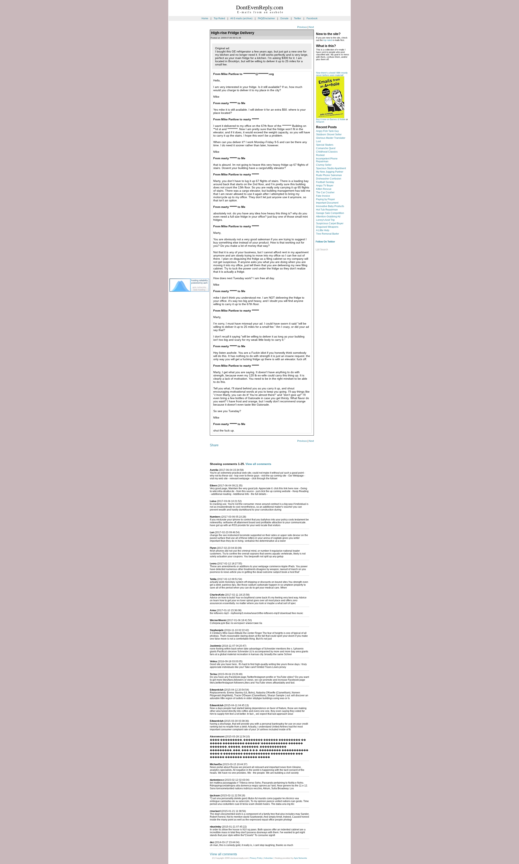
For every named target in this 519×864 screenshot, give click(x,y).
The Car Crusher (325, 192)
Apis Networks (300, 858)
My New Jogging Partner (329, 171)
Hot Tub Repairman (327, 209)
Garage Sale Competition (330, 213)
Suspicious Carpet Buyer (329, 223)
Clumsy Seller (323, 164)
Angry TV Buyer (324, 185)
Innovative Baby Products (330, 206)
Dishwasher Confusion (328, 178)
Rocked (320, 155)
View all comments (258, 464)
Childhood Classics (327, 151)
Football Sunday (325, 182)
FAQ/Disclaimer (266, 18)
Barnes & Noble (337, 119)
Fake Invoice (323, 195)
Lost (318, 141)
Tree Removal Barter (327, 233)
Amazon (320, 122)
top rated (327, 40)
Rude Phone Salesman (329, 175)
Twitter (297, 18)
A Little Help (322, 230)
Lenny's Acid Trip (325, 220)
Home (205, 18)
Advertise (268, 858)
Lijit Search (322, 249)
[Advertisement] (185, 93)
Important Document (327, 202)
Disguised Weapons (327, 226)
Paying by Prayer (325, 199)
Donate (284, 18)
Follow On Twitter (325, 241)
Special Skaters (324, 144)
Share (214, 445)
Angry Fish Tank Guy (327, 131)
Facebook (312, 18)
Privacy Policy (256, 858)
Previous (302, 27)
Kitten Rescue (323, 189)
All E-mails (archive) (241, 18)
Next (311, 27)
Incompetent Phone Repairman (327, 160)
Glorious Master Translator (330, 138)
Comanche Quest (325, 148)
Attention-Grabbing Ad (328, 216)
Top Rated (219, 18)
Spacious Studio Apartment (331, 168)
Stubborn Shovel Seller (329, 134)
